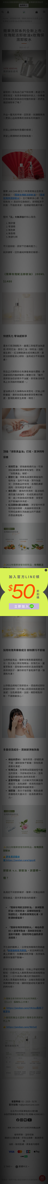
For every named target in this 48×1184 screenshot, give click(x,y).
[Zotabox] (46, 613)
